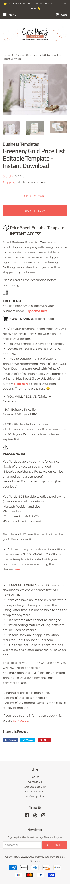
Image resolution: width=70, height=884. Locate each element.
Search (35, 776)
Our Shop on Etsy (35, 786)
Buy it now (35, 210)
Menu (12, 14)
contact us (20, 720)
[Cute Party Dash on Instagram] (43, 816)
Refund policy (35, 796)
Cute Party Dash (38, 856)
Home (6, 55)
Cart (63, 14)
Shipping (9, 182)
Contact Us (35, 781)
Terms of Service (35, 791)
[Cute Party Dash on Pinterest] (35, 816)
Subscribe (54, 845)
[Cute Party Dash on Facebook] (27, 816)
